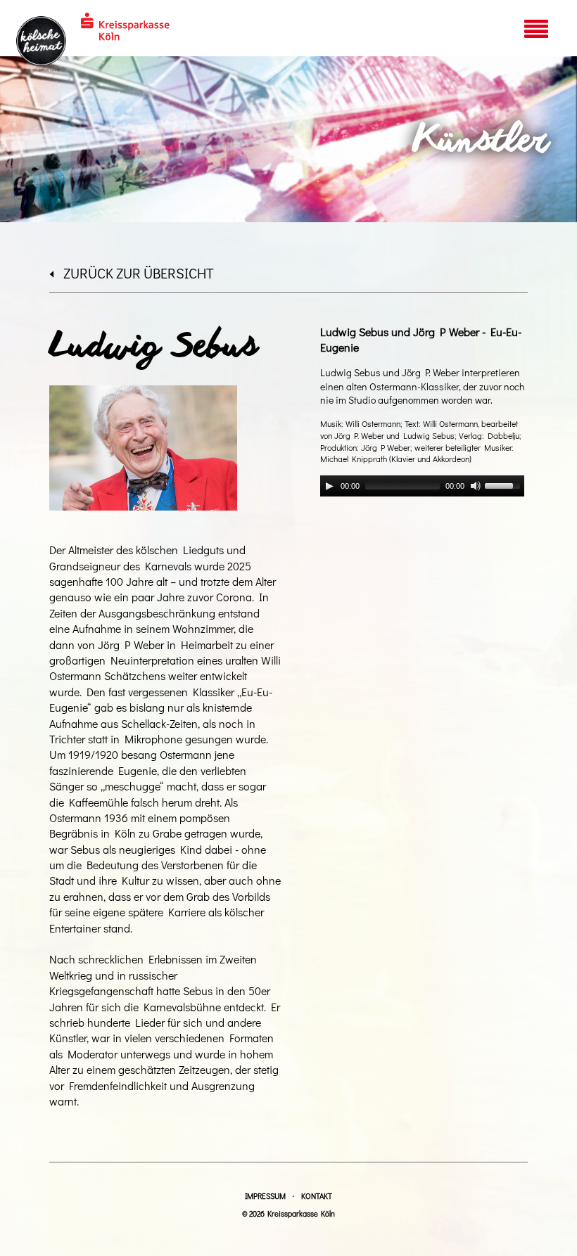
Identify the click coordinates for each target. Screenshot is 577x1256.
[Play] (329, 486)
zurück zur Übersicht (138, 273)
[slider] (504, 484)
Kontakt (316, 1196)
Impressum (265, 1196)
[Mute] (475, 486)
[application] (422, 485)
